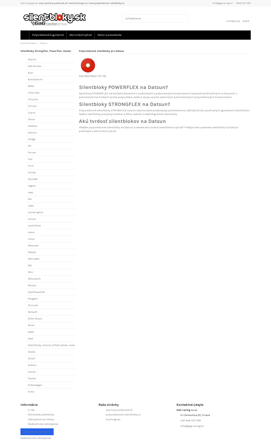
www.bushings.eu (78, 3)
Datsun (32, 132)
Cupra (31, 112)
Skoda (31, 351)
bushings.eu (113, 419)
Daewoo (32, 126)
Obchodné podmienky (41, 414)
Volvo (31, 391)
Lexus (31, 232)
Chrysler (33, 99)
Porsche (33, 305)
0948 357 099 (243, 3)
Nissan (32, 285)
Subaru (32, 365)
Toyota (32, 378)
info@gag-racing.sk (222, 3)
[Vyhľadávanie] (184, 18)
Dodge (31, 139)
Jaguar (32, 185)
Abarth (32, 59)
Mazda (32, 252)
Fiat (30, 159)
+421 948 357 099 (190, 420)
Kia (30, 199)
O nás (31, 410)
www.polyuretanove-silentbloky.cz (106, 3)
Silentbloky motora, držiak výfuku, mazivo (52, 345)
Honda (32, 172)
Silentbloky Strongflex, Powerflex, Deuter (45, 51)
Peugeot (33, 298)
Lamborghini (35, 212)
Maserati (33, 245)
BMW (31, 86)
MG (30, 265)
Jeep (30, 192)
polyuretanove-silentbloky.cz (123, 414)
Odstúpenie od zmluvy (41, 419)
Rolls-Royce (35, 318)
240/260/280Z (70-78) (92, 76)
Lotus (31, 238)
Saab (31, 331)
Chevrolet (33, 92)
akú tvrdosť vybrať (105, 131)
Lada (31, 205)
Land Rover (34, 225)
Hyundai (32, 179)
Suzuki (32, 371)
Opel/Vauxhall (36, 292)
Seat (30, 338)
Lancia (32, 219)
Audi (30, 72)
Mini (30, 272)
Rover (31, 325)
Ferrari (32, 152)
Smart (31, 358)
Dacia (31, 119)
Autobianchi (35, 79)
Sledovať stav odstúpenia (43, 424)
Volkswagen (35, 385)
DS (29, 145)
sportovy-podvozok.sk (119, 410)
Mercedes (33, 258)
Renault (32, 312)
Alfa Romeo (34, 66)
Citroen (32, 106)
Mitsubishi (34, 278)
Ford (30, 165)
